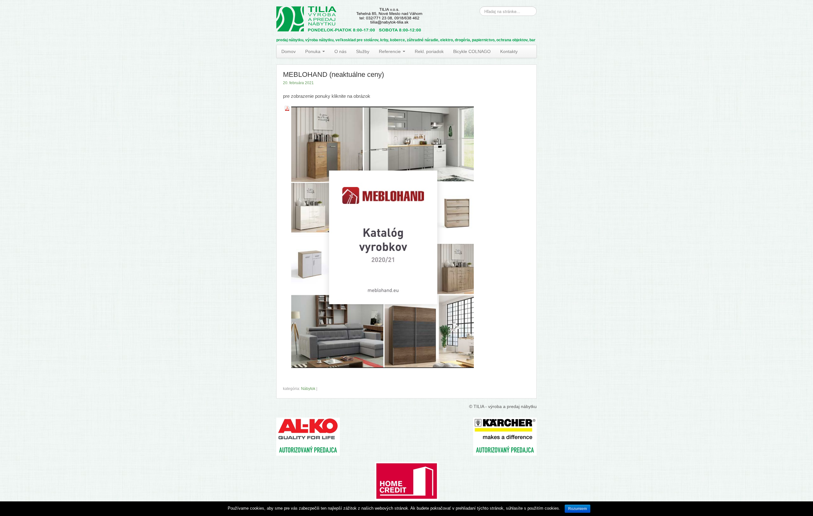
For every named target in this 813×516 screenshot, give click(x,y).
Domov (288, 51)
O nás (340, 51)
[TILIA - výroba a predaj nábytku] (349, 17)
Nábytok (308, 388)
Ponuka (313, 51)
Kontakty (509, 51)
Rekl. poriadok (429, 51)
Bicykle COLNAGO (472, 51)
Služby (362, 51)
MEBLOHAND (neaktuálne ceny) (333, 74)
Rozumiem (577, 508)
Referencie (390, 51)
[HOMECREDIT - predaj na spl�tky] (406, 458)
